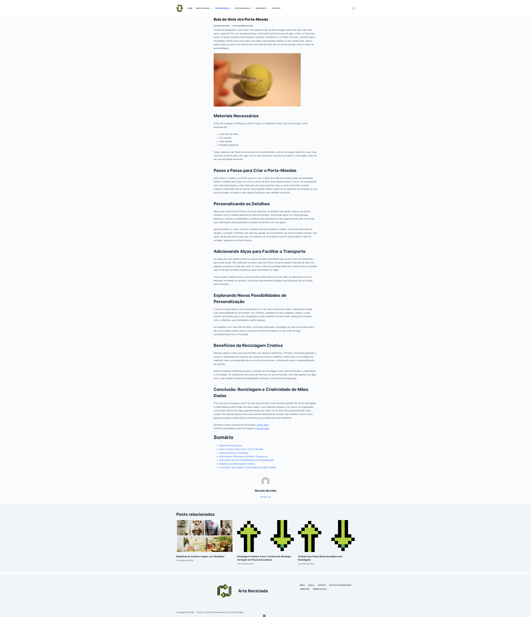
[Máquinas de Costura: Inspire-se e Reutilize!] (204, 536)
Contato (276, 8)
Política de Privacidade (340, 585)
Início (302, 585)
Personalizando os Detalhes (233, 452)
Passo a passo (202, 8)
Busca (311, 585)
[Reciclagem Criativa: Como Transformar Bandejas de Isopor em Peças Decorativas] (265, 536)
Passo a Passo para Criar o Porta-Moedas (241, 449)
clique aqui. (263, 424)
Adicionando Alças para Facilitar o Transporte (243, 456)
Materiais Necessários (230, 445)
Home (190, 8)
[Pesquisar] (354, 8)
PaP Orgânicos (222, 8)
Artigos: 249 (265, 497)
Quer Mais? (261, 8)
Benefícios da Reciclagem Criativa (237, 463)
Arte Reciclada (242, 8)
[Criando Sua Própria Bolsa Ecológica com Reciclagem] (326, 536)
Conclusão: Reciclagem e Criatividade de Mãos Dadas (247, 467)
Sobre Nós (304, 589)
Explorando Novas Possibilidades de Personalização (246, 460)
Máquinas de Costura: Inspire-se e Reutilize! (200, 556)
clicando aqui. (262, 428)
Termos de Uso (319, 589)
